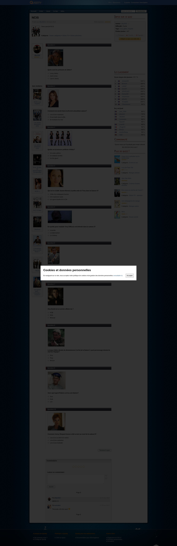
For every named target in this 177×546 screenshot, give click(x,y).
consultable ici (118, 275)
